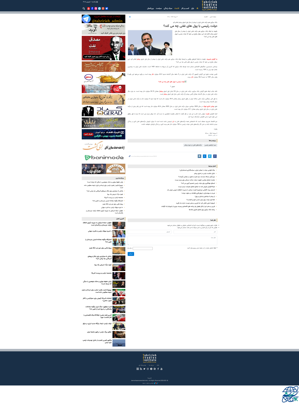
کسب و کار (185, 8)
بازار (192, 8)
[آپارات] (154, 369)
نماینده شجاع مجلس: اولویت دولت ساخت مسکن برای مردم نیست (195, 180)
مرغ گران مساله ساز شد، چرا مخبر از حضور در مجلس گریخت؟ (196, 177)
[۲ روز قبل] (118, 267)
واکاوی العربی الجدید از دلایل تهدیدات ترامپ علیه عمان (97, 341)
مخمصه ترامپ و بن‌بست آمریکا (113, 197)
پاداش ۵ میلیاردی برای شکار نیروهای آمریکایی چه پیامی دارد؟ (105, 191)
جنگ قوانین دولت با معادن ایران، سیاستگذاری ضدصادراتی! (197, 170)
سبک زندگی (168, 8)
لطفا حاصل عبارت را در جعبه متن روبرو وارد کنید (202, 248)
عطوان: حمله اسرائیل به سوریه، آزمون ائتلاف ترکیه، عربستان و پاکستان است (104, 212)
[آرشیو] (137, 369)
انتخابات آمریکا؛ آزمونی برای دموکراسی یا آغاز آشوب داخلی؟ (97, 299)
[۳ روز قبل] (118, 309)
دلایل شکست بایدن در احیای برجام (204, 173)
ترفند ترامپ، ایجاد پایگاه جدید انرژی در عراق (97, 323)
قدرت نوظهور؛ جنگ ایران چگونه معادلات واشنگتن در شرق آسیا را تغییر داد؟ (98, 308)
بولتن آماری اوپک (208, 106)
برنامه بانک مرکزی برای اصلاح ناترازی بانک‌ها (202, 210)
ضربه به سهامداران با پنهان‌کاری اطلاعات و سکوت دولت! (198, 193)
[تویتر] (144, 369)
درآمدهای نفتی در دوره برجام (193, 145)
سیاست (159, 8)
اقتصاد (176, 8)
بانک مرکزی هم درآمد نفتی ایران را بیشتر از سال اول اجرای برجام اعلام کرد (195, 22)
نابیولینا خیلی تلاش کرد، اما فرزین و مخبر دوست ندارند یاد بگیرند (195, 203)
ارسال (131, 254)
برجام (138, 59)
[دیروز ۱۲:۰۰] (118, 250)
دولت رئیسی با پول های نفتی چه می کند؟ (190, 26)
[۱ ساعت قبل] (118, 225)
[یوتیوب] (161, 369)
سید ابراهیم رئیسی (210, 145)
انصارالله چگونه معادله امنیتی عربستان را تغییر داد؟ (108, 201)
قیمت (207, 114)
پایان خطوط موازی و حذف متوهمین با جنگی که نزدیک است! (105, 182)
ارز (173, 121)
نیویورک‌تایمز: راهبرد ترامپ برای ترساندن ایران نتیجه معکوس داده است (103, 186)
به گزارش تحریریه (212, 59)
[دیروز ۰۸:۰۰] (118, 259)
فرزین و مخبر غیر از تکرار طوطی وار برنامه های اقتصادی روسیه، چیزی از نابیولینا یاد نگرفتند (188, 206)
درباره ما (151, 365)
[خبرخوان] (140, 369)
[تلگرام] (151, 369)
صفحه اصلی (213, 17)
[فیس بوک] (158, 369)
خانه (158, 365)
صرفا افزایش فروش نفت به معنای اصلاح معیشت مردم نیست (196, 187)
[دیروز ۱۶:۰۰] (118, 242)
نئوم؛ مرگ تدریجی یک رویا (115, 194)
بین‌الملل (150, 8)
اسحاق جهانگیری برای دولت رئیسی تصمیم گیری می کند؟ (198, 183)
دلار (153, 74)
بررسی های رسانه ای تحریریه (195, 5)
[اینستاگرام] (147, 369)
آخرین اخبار (120, 218)
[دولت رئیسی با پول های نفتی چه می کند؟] (150, 42)
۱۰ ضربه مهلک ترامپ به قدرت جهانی (112, 207)
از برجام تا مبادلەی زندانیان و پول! (205, 196)
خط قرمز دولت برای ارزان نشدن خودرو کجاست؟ (201, 200)
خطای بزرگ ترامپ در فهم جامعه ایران (99, 332)
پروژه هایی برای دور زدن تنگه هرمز (113, 204)
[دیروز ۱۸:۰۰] (118, 233)
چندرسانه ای (142, 365)
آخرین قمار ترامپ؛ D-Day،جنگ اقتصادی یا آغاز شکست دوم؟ (98, 316)
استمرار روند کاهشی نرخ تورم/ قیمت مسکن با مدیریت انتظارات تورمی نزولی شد (191, 190)
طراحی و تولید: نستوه (147, 383)
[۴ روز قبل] (118, 343)
